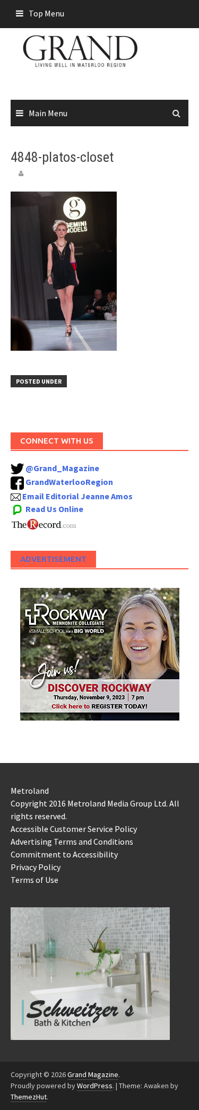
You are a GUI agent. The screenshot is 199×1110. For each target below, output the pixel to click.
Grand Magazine (92, 1074)
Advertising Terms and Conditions (72, 841)
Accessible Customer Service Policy (74, 828)
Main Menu (48, 113)
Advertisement (53, 558)
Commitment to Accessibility (64, 854)
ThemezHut (29, 1097)
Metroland (30, 790)
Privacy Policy (35, 867)
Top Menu (46, 13)
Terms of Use (34, 879)
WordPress (95, 1085)
